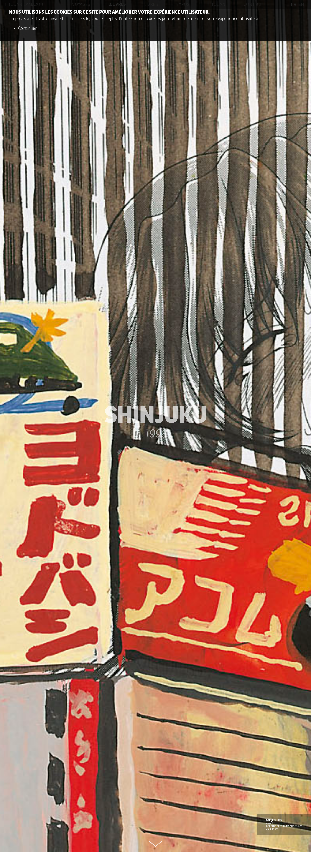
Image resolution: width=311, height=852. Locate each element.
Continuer (27, 28)
